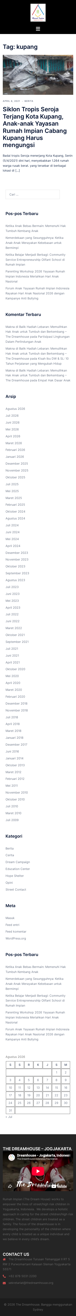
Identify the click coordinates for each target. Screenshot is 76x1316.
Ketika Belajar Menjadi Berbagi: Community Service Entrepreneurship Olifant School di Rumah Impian (35, 260)
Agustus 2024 (15, 518)
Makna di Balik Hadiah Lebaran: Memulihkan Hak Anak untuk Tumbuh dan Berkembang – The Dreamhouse (36, 332)
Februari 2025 (15, 504)
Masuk (10, 918)
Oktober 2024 (15, 511)
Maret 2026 (14, 443)
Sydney (38, 1309)
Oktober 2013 (15, 765)
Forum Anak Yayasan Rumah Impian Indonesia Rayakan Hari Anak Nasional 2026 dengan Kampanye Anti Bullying (37, 293)
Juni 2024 (13, 532)
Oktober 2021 (15, 635)
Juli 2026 (12, 415)
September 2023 (17, 573)
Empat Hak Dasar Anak (54, 380)
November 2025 (17, 470)
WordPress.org (16, 938)
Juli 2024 (12, 525)
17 (10, 1095)
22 (56, 1095)
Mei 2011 (12, 785)
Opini (9, 882)
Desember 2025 (17, 463)
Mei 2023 (12, 601)
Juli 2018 (12, 717)
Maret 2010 (13, 813)
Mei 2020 (12, 676)
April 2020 (13, 683)
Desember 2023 (17, 553)
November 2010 (17, 792)
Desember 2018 (16, 703)
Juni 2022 (13, 621)
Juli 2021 (12, 648)
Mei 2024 (12, 539)
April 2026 (13, 436)
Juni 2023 (13, 594)
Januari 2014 (14, 758)
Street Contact (16, 889)
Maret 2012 (13, 772)
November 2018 (17, 710)
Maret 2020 (14, 690)
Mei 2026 (12, 429)
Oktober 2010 (15, 799)
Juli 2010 (12, 806)
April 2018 (13, 724)
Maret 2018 (13, 731)
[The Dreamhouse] (38, 12)
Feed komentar (16, 931)
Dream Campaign (18, 862)
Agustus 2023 (15, 580)
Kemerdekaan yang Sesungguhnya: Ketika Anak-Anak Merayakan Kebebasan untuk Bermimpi (34, 243)
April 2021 (13, 662)
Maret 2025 (14, 498)
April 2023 (13, 607)
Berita (29, 101)
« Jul (9, 1117)
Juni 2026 (13, 422)
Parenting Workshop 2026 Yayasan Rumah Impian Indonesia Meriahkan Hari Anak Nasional (35, 276)
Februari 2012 (15, 779)
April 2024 (13, 546)
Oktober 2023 (15, 566)
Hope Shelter (15, 876)
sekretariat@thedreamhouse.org (30, 1283)
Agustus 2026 (15, 409)
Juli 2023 (12, 587)
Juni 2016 (12, 751)
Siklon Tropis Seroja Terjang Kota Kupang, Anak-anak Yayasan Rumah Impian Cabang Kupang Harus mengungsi (35, 127)
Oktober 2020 (15, 669)
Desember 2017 (16, 744)
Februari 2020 (15, 696)
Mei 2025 (12, 491)
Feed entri (12, 925)
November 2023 (17, 559)
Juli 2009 (12, 820)
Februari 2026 (15, 450)
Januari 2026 (15, 456)
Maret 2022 (14, 628)
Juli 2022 (12, 614)
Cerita (10, 855)
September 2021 (17, 642)
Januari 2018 (14, 737)
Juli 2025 (12, 484)
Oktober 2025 (15, 477)
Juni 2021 (12, 655)
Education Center (18, 869)
